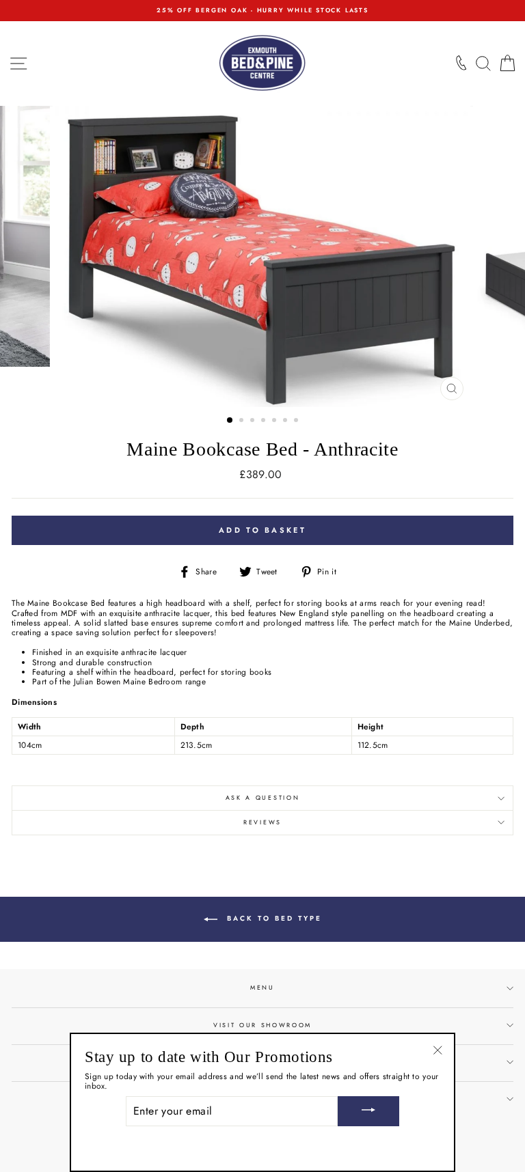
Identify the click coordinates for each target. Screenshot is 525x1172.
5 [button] (275, 421)
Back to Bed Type (272, 918)
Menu (262, 987)
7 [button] (297, 421)
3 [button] (253, 421)
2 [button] (242, 421)
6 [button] (286, 421)
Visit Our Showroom (262, 1024)
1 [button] (230, 420)
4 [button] (264, 421)
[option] (262, 10)
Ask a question (263, 797)
